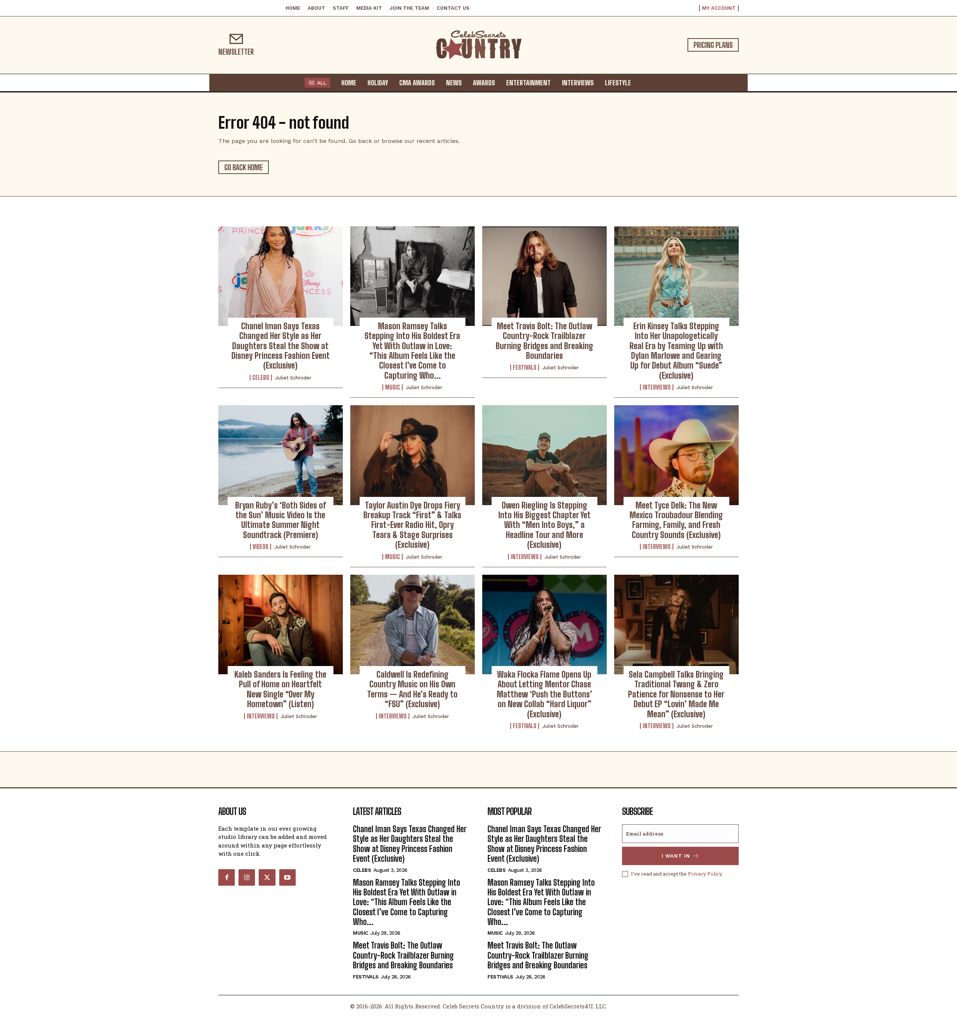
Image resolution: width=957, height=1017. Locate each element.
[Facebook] (226, 877)
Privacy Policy (705, 873)
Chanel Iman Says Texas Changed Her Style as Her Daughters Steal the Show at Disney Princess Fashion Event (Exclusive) (280, 346)
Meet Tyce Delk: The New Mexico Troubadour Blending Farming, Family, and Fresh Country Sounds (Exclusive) (676, 520)
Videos (260, 547)
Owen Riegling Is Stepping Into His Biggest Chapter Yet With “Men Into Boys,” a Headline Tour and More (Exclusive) (544, 525)
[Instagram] (247, 877)
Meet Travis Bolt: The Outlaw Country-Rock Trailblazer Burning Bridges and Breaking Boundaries (544, 341)
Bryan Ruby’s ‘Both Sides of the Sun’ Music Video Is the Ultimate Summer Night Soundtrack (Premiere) (280, 520)
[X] (267, 877)
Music (392, 387)
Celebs (260, 378)
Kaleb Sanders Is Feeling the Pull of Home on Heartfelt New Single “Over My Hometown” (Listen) (280, 689)
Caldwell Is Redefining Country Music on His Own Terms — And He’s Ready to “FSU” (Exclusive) (412, 689)
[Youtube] (287, 877)
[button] (644, 82)
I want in (676, 856)
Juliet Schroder (293, 378)
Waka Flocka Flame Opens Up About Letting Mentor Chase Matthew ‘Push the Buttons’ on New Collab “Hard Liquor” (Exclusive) (544, 694)
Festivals (524, 367)
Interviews (657, 387)
